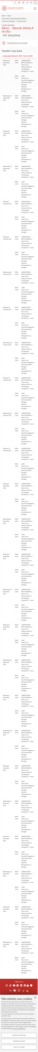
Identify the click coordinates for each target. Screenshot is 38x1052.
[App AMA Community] (27, 990)
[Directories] (19, 2)
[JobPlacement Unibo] (23, 990)
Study (9, 16)
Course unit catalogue (8, 21)
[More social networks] (31, 985)
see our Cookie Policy (19, 1029)
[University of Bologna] (13, 8)
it (35, 3)
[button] (30, 8)
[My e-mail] (31, 2)
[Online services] (23, 2)
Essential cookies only (19, 1035)
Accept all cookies (19, 1047)
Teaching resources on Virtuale (17, 43)
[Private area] (27, 2)
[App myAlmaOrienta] (19, 990)
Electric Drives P (22, 21)
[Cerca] (15, 2)
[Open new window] (7, 985)
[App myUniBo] (15, 990)
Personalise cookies (19, 1041)
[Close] (35, 997)
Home (3, 16)
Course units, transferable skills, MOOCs (14, 18)
